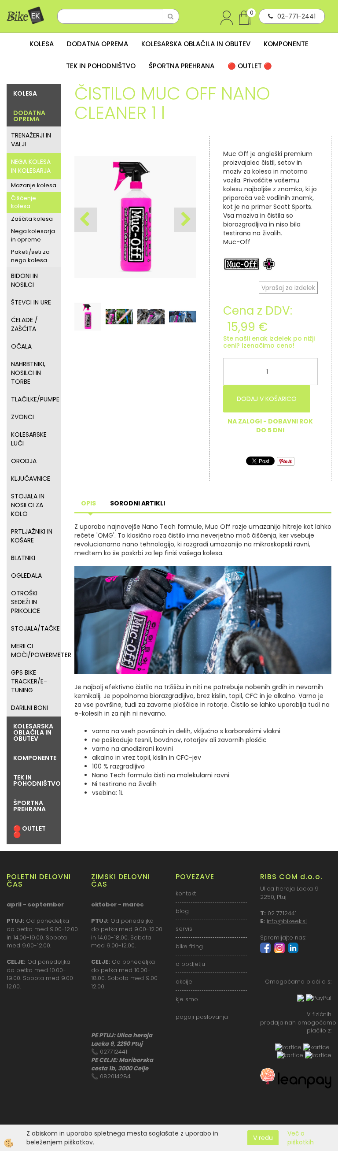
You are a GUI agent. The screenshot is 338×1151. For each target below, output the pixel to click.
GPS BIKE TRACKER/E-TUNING (29, 681)
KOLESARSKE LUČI (29, 439)
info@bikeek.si (287, 921)
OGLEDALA (26, 575)
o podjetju (190, 964)
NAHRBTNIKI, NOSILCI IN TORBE (28, 373)
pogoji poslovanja (202, 1017)
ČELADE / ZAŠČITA (24, 324)
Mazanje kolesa (33, 185)
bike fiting (189, 946)
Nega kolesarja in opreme (33, 235)
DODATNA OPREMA (97, 43)
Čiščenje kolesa (23, 202)
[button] (185, 220)
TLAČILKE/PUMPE (35, 399)
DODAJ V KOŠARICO (267, 398)
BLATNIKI (23, 557)
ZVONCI (22, 416)
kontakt (186, 893)
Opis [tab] (88, 503)
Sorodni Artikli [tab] (137, 503)
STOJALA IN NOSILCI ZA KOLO (27, 505)
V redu (263, 1137)
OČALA (21, 346)
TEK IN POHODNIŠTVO (101, 66)
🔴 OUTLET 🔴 (250, 66)
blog (182, 911)
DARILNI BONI (29, 707)
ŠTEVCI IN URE (31, 302)
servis (184, 929)
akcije (184, 981)
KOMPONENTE (286, 43)
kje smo (187, 999)
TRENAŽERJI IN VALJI (31, 140)
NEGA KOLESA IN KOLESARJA (31, 166)
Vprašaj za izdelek (288, 287)
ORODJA (24, 461)
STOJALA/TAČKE (35, 628)
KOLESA (41, 43)
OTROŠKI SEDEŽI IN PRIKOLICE (25, 602)
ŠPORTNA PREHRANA (181, 66)
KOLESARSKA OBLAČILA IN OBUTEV (195, 43)
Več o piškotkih (300, 1138)
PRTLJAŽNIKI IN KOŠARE (31, 536)
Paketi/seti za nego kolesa (30, 256)
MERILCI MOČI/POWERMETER (36, 650)
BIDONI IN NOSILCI (24, 280)
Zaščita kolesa (32, 219)
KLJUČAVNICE (30, 478)
